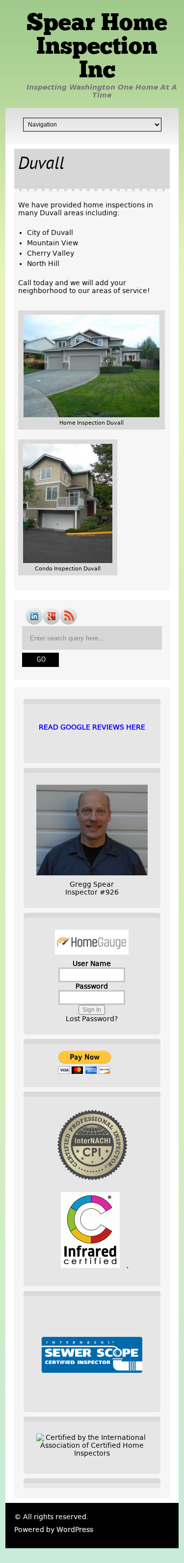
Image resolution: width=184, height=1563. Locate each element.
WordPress (74, 1529)
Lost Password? (92, 1019)
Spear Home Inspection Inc (96, 47)
